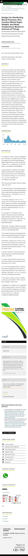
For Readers (5, 516)
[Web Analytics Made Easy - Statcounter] (4, 489)
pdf (5, 341)
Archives (8, 7)
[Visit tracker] (3, 506)
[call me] (5, 478)
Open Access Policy (10, 454)
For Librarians (5, 521)
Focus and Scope (9, 444)
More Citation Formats (9, 373)
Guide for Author (9, 459)
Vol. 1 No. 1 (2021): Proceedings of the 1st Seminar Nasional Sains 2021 (13, 9)
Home (3, 7)
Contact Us (7, 462)
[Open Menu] (1, 1)
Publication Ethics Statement (12, 446)
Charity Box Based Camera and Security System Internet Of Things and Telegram (15, 422)
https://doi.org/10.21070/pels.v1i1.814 (13, 53)
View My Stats (5, 492)
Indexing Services (9, 457)
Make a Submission (9, 432)
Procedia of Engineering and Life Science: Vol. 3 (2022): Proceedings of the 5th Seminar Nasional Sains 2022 (15, 425)
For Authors (5, 518)
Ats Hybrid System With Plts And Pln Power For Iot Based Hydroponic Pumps (15, 411)
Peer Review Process (10, 449)
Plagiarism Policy (9, 452)
